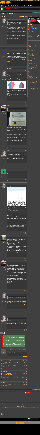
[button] (5, 5)
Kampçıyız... (4, 382)
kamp (32, 85)
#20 (26, 105)
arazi (30, 82)
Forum (2, 5)
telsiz (28, 89)
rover (28, 88)
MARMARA (30, 78)
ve (10, 68)
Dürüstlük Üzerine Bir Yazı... (7, 384)
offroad (30, 87)
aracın (28, 82)
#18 (26, 50)
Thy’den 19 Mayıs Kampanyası (7, 360)
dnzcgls (3, 375)
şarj (31, 88)
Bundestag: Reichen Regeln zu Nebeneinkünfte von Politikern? (19, 209)
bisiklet (32, 82)
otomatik (33, 87)
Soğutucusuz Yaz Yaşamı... (32, 62)
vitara (32, 89)
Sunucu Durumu (2, 413)
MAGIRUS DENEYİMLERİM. (33, 52)
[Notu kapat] (38, 418)
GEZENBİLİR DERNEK (20, 0)
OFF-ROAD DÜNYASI (16, 5)
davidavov (4, 380)
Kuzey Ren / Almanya (4, 26)
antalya (35, 81)
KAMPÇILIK (30, 59)
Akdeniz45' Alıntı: (10, 21)
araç (37, 81)
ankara (33, 81)
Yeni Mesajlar (1, 6)
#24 (26, 235)
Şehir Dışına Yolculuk (6, 362)
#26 (26, 292)
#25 (26, 260)
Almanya (5, 269)
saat (30, 88)
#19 (26, 70)
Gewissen (24, 379)
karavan (36, 85)
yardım (37, 89)
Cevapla (26, 45)
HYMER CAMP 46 (31, 68)
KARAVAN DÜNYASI (9, 5)
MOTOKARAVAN (31, 53)
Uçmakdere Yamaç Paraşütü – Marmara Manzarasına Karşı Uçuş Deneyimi (33, 46)
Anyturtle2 (4, 363)
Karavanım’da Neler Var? (6, 376)
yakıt (35, 89)
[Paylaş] (25, 17)
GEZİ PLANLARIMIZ (31, 56)
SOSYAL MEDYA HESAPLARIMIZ (30, 0)
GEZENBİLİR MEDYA (25, 0)
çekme (36, 82)
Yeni (4, 5)
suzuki (35, 88)
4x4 (30, 81)
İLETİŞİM (39, 0)
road (36, 87)
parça (35, 87)
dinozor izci (6, 14)
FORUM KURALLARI (36, 0)
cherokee (37, 83)
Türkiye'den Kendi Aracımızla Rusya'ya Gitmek (33, 55)
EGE (29, 72)
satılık (33, 88)
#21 (26, 150)
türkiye (30, 89)
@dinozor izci (9, 35)
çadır (34, 82)
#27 (26, 315)
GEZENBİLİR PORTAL (16, 0)
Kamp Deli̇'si (30, 60)
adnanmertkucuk (4, 377)
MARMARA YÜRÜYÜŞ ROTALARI (33, 67)
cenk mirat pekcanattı (33, 83)
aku (31, 81)
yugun (3, 366)
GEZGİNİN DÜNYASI (23, 5)
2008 (28, 81)
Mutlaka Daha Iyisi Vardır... (7, 371)
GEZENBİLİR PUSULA (11, 0)
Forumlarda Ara (6, 6)
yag (33, 89)
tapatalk (37, 88)
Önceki (2, 16)
